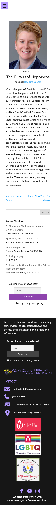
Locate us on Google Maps (26, 412)
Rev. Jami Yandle (32, 81)
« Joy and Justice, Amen (14, 197)
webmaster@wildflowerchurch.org (27, 500)
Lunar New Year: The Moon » (39, 197)
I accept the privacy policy (29, 303)
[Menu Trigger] (51, 3)
